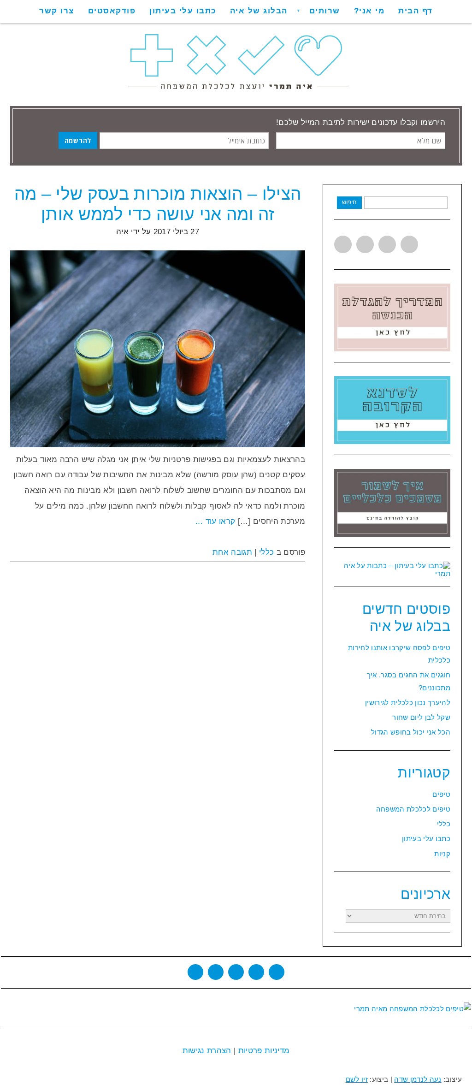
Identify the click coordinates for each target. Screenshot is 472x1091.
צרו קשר (56, 10)
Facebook (365, 244)
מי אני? (369, 10)
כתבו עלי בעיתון (182, 10)
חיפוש (349, 202)
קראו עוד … (215, 521)
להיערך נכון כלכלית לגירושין (407, 702)
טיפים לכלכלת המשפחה (413, 809)
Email (276, 972)
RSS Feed (256, 972)
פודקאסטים (112, 10)
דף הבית (415, 10)
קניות (442, 854)
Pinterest (409, 244)
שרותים (324, 10)
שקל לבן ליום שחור (421, 717)
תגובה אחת (232, 552)
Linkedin (387, 244)
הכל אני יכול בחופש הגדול (410, 732)
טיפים (441, 794)
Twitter (343, 244)
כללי (266, 552)
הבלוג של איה (259, 10)
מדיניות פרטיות (262, 1050)
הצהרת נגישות (207, 1050)
